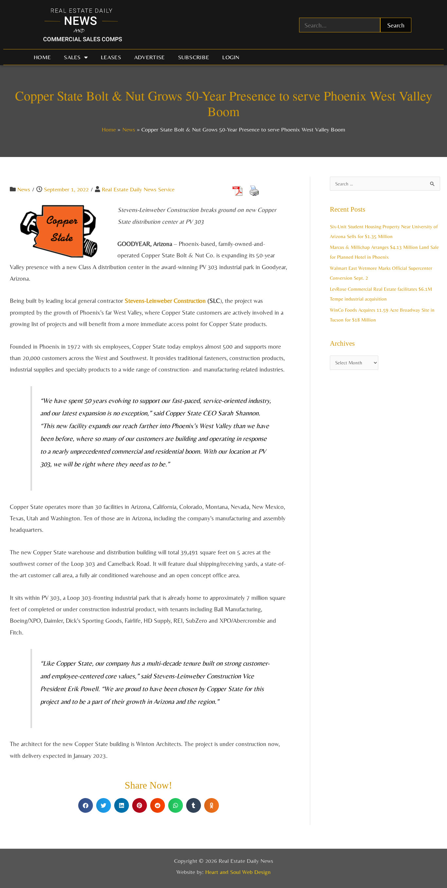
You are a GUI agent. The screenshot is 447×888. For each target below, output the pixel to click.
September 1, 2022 (66, 189)
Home (42, 57)
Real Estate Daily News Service (138, 189)
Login (231, 57)
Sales (72, 57)
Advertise (149, 57)
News (23, 189)
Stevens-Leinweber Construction (165, 300)
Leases (111, 57)
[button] (85, 805)
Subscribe (193, 57)
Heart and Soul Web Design (238, 871)
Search (395, 25)
